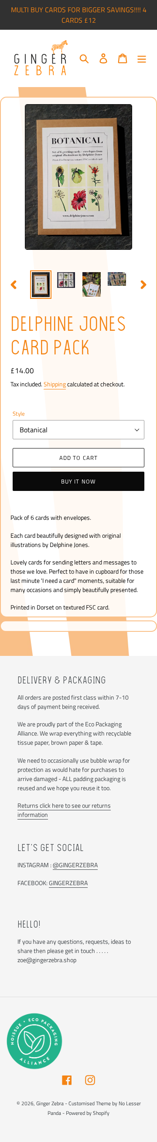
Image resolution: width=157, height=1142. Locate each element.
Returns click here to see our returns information (64, 810)
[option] (41, 284)
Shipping (55, 384)
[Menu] (141, 58)
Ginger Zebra (50, 1103)
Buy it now (78, 481)
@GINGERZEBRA (75, 864)
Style (19, 414)
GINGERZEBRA (68, 882)
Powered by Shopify (87, 1113)
